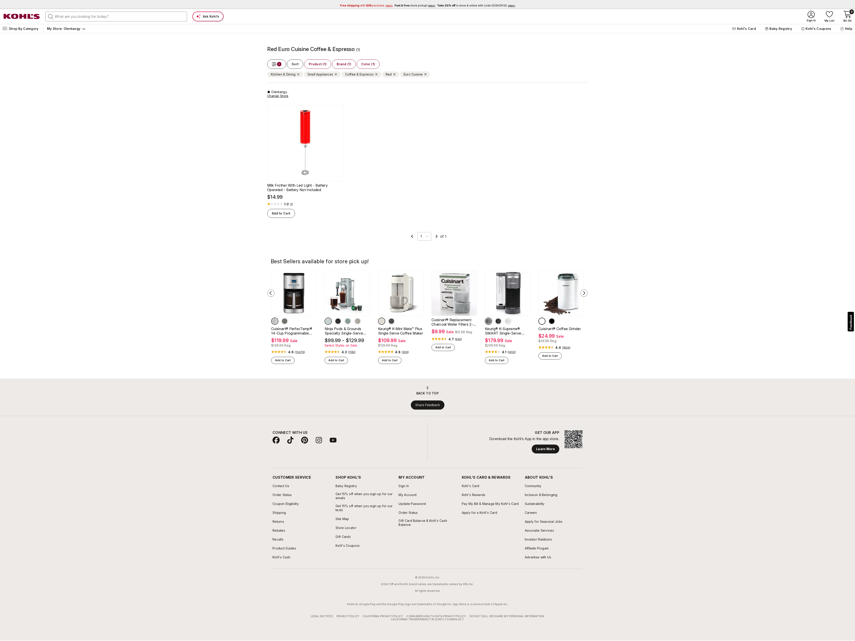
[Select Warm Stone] (381, 323)
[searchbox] (116, 16)
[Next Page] (436, 239)
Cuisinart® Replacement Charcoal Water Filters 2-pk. (452, 324)
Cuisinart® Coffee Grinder (559, 331)
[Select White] (508, 323)
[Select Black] (338, 323)
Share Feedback (427, 407)
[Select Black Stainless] (284, 323)
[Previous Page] (412, 239)
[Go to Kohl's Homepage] (22, 16)
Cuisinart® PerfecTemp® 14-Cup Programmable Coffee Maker (291, 333)
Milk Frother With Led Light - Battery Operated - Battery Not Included (297, 190)
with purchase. (366, 5)
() (291, 207)
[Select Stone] (357, 323)
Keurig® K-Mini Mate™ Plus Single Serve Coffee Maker (400, 333)
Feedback (851, 322)
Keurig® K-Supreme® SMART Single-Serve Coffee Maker (503, 333)
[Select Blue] (328, 323)
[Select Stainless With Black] (274, 323)
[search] (50, 16)
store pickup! (415, 5)
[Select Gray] (488, 323)
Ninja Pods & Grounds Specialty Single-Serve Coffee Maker (344, 333)
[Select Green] (347, 323)
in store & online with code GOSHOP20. (476, 5)
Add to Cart (281, 216)
